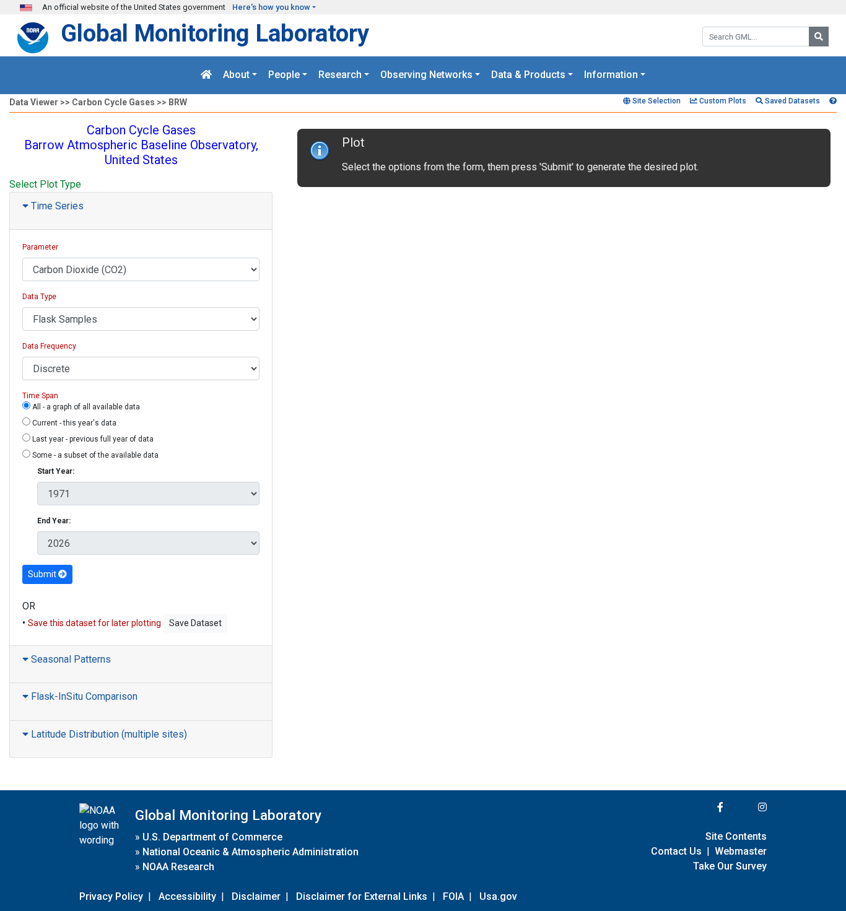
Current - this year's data (73, 423)
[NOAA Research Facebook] (703, 807)
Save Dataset (195, 623)
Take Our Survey (730, 866)
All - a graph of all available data (85, 407)
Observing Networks (426, 75)
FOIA (453, 896)
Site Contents (736, 836)
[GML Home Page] (206, 75)
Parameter (40, 247)
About (236, 75)
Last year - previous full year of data (92, 439)
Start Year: (55, 471)
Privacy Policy (111, 896)
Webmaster (741, 851)
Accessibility (187, 896)
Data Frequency (49, 346)
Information (611, 75)
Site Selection (655, 101)
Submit (43, 574)
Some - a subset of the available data (94, 455)
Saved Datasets (791, 101)
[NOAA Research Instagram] (746, 807)
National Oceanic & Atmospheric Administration (250, 852)
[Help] (833, 101)
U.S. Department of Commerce (212, 837)
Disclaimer (256, 896)
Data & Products (528, 75)
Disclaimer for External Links (361, 896)
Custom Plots (721, 101)
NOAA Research (178, 867)
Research (340, 75)
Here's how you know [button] (271, 7)
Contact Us (676, 851)
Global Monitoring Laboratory (215, 33)
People (284, 75)
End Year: (54, 521)
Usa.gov (498, 896)
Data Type (39, 296)
